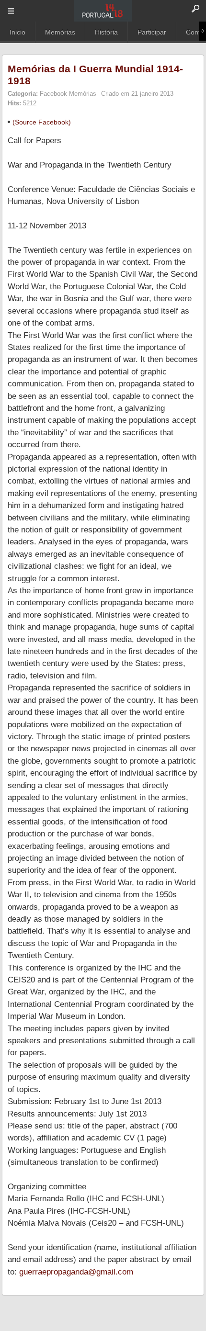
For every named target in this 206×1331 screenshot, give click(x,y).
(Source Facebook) (41, 122)
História (106, 32)
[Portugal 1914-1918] (103, 11)
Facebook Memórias (68, 93)
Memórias (60, 32)
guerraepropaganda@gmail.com (76, 1271)
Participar (151, 32)
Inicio (17, 32)
